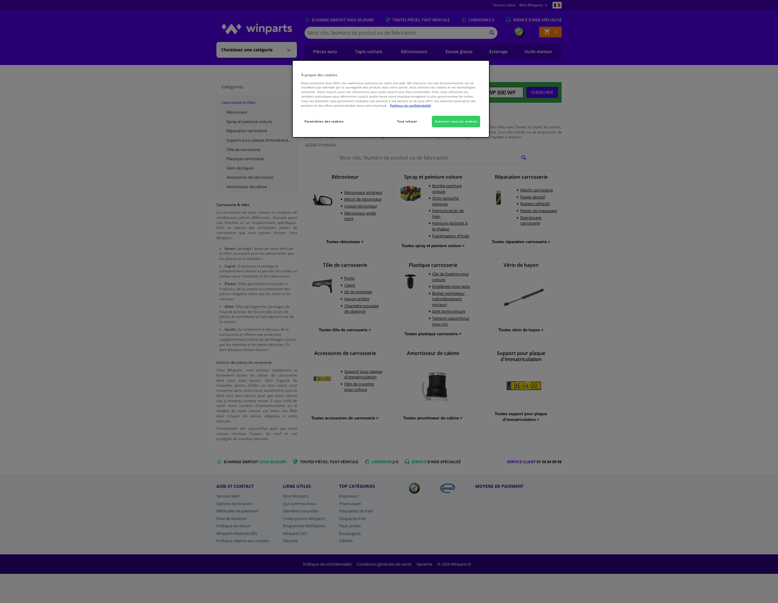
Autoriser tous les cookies (456, 121)
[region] (391, 99)
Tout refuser (407, 121)
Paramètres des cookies (324, 121)
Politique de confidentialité (410, 105)
